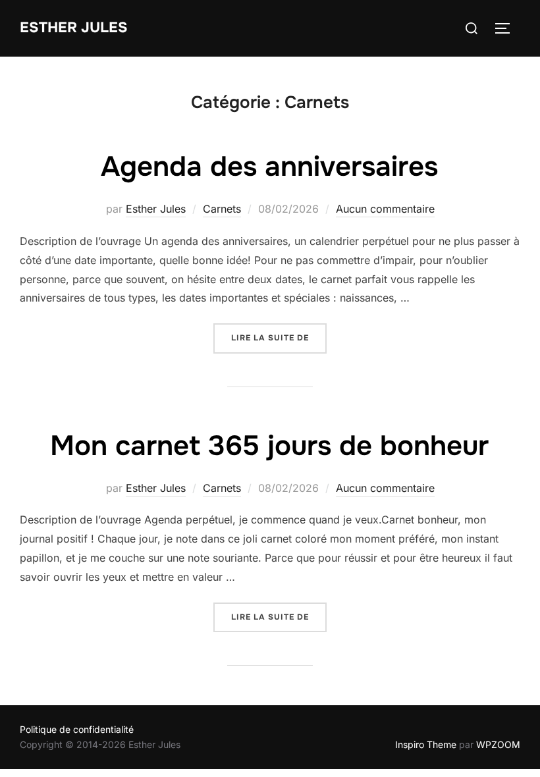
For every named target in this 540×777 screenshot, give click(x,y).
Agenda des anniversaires (269, 166)
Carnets (222, 208)
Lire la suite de (279, 337)
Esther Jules (74, 27)
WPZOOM (498, 744)
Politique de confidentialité (77, 729)
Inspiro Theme (425, 744)
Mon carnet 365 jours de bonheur (269, 446)
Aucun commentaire (385, 208)
